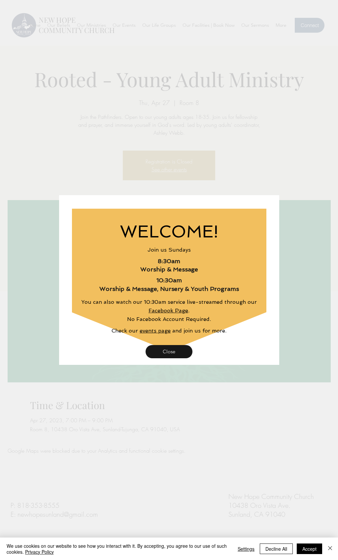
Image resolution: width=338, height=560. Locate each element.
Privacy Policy (39, 551)
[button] (169, 351)
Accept (309, 548)
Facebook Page (168, 310)
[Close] (330, 549)
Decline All (276, 548)
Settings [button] (246, 548)
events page (155, 331)
